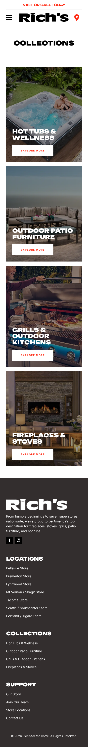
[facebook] (9, 540)
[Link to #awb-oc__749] (9, 17)
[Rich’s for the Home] (44, 14)
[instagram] (18, 540)
